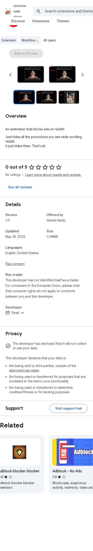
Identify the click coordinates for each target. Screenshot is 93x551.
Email (15, 313)
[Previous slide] (10, 74)
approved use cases (24, 370)
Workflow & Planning (31, 40)
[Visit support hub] (69, 408)
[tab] (18, 21)
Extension (9, 40)
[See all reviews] (20, 187)
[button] (31, 74)
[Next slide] (82, 74)
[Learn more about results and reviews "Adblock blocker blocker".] (10, 476)
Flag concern (15, 264)
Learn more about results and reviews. (53, 175)
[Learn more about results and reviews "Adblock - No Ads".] (63, 476)
